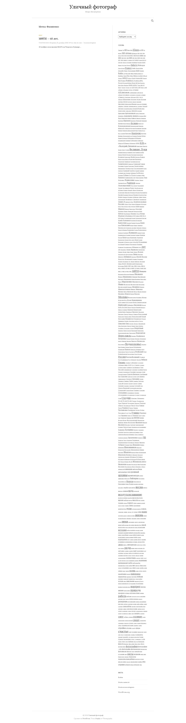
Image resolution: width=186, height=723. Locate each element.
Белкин (134, 123)
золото (136, 522)
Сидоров (129, 379)
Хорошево (141, 430)
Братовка (128, 133)
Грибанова (133, 173)
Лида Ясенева (129, 254)
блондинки (121, 484)
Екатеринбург (143, 192)
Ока (127, 323)
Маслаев (135, 282)
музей (119, 560)
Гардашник (121, 166)
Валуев (145, 146)
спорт (136, 620)
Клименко (139, 228)
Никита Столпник (122, 309)
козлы (142, 535)
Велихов (120, 155)
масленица (140, 551)
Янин (139, 464)
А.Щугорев (133, 97)
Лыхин (132, 261)
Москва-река (132, 297)
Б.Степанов (141, 116)
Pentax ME (139, 78)
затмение (143, 518)
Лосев (138, 257)
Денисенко (129, 180)
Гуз (130, 175)
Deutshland (134, 62)
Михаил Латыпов (142, 291)
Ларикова (134, 250)
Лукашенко (140, 259)
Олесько (136, 323)
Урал (140, 415)
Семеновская (126, 372)
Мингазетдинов (124, 289)
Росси (136, 354)
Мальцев (139, 274)
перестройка (139, 579)
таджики (134, 632)
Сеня (143, 372)
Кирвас (135, 225)
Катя (142, 223)
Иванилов (141, 206)
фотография (132, 646)
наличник (143, 560)
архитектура (133, 475)
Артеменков (130, 113)
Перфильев (140, 336)
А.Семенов (132, 95)
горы (134, 503)
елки (140, 512)
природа (135, 590)
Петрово (132, 338)
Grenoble (121, 71)
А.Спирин (143, 95)
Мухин (129, 300)
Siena (122, 85)
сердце (133, 611)
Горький (137, 170)
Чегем (125, 440)
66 (140, 50)
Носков (144, 319)
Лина (135, 254)
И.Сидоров (143, 204)
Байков (134, 118)
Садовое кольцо (122, 367)
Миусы (135, 291)
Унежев (135, 415)
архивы (122, 475)
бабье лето (127, 478)
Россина (140, 354)
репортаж (122, 601)
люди (127, 547)
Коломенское (142, 230)
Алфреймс (120, 106)
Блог (40, 35)
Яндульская (134, 464)
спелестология (128, 620)
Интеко (121, 214)
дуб (132, 512)
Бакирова (143, 118)
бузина (131, 484)
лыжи (122, 548)
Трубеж (138, 410)
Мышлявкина (137, 300)
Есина (120, 197)
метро (129, 555)
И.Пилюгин (137, 204)
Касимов (138, 223)
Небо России (122, 307)
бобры (127, 484)
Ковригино (130, 230)
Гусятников (139, 175)
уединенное (138, 639)
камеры (137, 530)
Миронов (139, 289)
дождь (143, 509)
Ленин (131, 252)
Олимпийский (141, 323)
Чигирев (137, 442)
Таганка (134, 401)
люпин (132, 548)
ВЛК (142, 143)
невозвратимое (122, 565)
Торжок (131, 408)
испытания (141, 527)
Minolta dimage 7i (138, 73)
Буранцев (134, 136)
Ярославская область (130, 466)
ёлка (141, 664)
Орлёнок (141, 326)
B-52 (133, 60)
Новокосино (121, 316)
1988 (128, 58)
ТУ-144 (125, 401)
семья (129, 611)
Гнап (132, 168)
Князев (120, 230)
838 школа (134, 53)
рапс (124, 599)
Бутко (144, 136)
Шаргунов (138, 447)
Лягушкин (142, 261)
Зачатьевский (121, 199)
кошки (131, 539)
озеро (130, 568)
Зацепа (144, 197)
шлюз (124, 662)
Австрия (143, 99)
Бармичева (133, 120)
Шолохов (133, 452)
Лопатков (133, 257)
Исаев (138, 213)
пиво (125, 581)
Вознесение (127, 157)
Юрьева (127, 461)
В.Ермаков (131, 138)
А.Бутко (131, 90)
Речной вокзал (122, 354)
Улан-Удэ (129, 415)
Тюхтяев (143, 413)
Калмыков (127, 220)
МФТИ (135, 271)
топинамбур (139, 634)
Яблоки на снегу (139, 461)
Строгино (136, 393)
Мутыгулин (121, 300)
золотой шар (141, 522)
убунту (133, 639)
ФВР (133, 418)
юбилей (127, 664)
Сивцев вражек (122, 379)
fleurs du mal (121, 68)
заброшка (128, 518)
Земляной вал (142, 199)
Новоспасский (136, 316)
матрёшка (120, 553)
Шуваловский (142, 452)
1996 (144, 58)
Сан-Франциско (136, 367)
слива (129, 613)
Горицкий (126, 170)
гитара (125, 503)
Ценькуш (140, 437)
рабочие (129, 596)
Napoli (125, 76)
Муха (125, 300)
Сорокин (121, 386)
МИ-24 (119, 268)
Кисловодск (122, 228)
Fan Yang (124, 65)
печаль (120, 581)
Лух (129, 261)
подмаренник (132, 583)
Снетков (126, 383)
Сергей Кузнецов (122, 374)
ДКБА (143, 175)
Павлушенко (141, 330)
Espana (120, 65)
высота (135, 500)
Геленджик (131, 166)
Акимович (138, 102)
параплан (128, 576)
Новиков (136, 314)
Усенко (143, 415)
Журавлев (129, 197)
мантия (131, 551)
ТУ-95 (120, 401)
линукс (125, 545)
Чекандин (129, 440)
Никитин (130, 309)
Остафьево (121, 328)
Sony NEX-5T (141, 85)
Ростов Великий (132, 357)
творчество (140, 632)
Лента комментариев (126, 687)
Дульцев (125, 190)
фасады (136, 641)
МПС (130, 271)
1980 (141, 55)
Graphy (97, 718)
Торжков (125, 408)
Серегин (124, 376)
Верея (125, 155)
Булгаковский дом (127, 136)
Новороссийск (128, 316)
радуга (138, 596)
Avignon (130, 60)
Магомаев (126, 274)
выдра (130, 500)
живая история (131, 515)
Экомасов (140, 455)
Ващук (123, 150)
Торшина (135, 408)
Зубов (129, 204)
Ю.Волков (133, 457)
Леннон (135, 252)
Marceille (128, 73)
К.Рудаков (136, 216)
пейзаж (140, 576)
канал (131, 533)
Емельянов (125, 195)
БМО (145, 116)
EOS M (143, 62)
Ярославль (121, 466)
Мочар (144, 297)
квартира (142, 533)
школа (120, 662)
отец (140, 571)
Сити (131, 381)
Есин (145, 195)
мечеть (133, 555)
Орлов (136, 326)
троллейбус (126, 637)
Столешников (130, 393)
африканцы (121, 478)
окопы (137, 568)
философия (131, 644)
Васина (120, 150)
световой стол (140, 606)
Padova (129, 78)
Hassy (126, 71)
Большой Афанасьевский (129, 130)
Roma (133, 83)
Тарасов (124, 403)
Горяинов (142, 170)
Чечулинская (131, 442)
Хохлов (120, 432)
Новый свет (138, 319)
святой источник (132, 609)
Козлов (136, 230)
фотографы (126, 649)
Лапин (128, 249)
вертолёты (131, 487)
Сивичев (142, 376)
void (132, 87)
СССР (129, 365)
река (131, 599)
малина (127, 551)
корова (139, 537)
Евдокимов (133, 192)
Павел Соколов (127, 330)
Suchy (119, 87)
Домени (120, 188)
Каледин (144, 218)
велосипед (120, 487)
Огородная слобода (134, 321)
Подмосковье (133, 344)
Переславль (124, 335)
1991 (133, 58)
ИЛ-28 (123, 206)
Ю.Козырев (121, 459)
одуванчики (125, 568)
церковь (137, 654)
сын (130, 632)
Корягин (142, 235)
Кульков (127, 244)
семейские (124, 611)
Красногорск (121, 240)
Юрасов (122, 461)
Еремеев (131, 195)
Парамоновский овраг (123, 333)
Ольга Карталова (122, 326)
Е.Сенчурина (121, 192)
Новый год (129, 319)
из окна (131, 525)
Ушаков (128, 418)
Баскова (138, 121)
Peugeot (145, 78)
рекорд (140, 599)
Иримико (133, 213)
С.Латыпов (133, 362)
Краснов (140, 237)
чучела (142, 659)
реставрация (131, 601)
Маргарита (121, 279)
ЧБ (144, 437)
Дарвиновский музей (130, 177)
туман (141, 637)
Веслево (129, 155)
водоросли (136, 491)
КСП (119, 218)
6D (125, 50)
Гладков (128, 168)
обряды (137, 565)
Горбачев (120, 170)
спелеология (121, 620)
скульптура (125, 613)
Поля (119, 347)
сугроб (133, 628)
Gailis (133, 68)
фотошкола (122, 651)
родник (134, 604)
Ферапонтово (141, 420)
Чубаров (121, 445)
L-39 (124, 73)
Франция (139, 422)
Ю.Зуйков (139, 457)
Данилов (121, 177)
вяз (139, 500)
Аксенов (121, 104)
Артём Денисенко (140, 113)
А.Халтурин (127, 97)
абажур (143, 466)
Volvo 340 (137, 87)
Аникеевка (128, 111)
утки (123, 641)
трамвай (120, 637)
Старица (136, 390)
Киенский (125, 225)
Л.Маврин (135, 247)
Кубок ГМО (135, 242)
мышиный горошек (133, 560)
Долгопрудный (124, 185)
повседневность (123, 583)
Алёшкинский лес (133, 106)
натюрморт (123, 563)
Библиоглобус (121, 128)
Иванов (121, 209)
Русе (129, 359)
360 (123, 53)
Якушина (129, 464)
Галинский (137, 164)
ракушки (120, 599)
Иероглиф (139, 209)
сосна (144, 617)
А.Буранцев (125, 90)
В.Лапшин (127, 140)
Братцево (136, 133)
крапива (136, 539)
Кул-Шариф (121, 244)
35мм (136, 49)
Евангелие (127, 192)
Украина (124, 415)
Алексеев (139, 104)
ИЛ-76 (126, 206)
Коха (124, 237)
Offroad (145, 76)
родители (130, 604)
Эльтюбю (127, 457)
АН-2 (137, 97)
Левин (128, 252)
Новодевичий (142, 314)
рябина (141, 604)
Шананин (136, 445)
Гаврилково (127, 161)
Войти (120, 677)
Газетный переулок (135, 161)
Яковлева (122, 464)
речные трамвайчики (141, 601)
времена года (137, 498)
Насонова (138, 305)
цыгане (127, 657)
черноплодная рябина (126, 659)
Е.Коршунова (139, 190)
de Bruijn (129, 62)
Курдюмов (133, 244)
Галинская (130, 164)
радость (134, 596)
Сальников (129, 367)
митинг (141, 555)
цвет (126, 654)
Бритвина (120, 136)
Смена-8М (120, 383)
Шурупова (122, 455)
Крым (136, 240)
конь (135, 537)
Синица (126, 381)
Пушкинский (121, 349)
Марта (119, 282)
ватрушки (140, 484)
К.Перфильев (129, 216)
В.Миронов (140, 140)
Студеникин (122, 395)
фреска (129, 651)
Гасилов (126, 166)
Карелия (129, 223)
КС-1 (144, 216)
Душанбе (130, 190)
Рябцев (144, 360)
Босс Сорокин (121, 133)
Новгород (131, 314)
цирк (142, 654)
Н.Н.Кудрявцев (122, 302)
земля (119, 522)
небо (130, 563)
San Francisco (141, 83)
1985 (123, 58)
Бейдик (120, 123)
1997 (119, 60)
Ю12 (119, 461)
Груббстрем (140, 173)
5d (123, 50)
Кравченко (133, 237)
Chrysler (120, 62)
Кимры (131, 225)
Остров (132, 328)
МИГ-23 (134, 268)
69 (142, 50)
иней (144, 525)
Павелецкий (134, 330)
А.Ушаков (121, 97)
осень (132, 570)
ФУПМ (136, 418)
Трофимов (131, 410)
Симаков (121, 381)
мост (145, 558)
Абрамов (120, 99)
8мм (128, 50)
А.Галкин (135, 90)
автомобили (137, 469)
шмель (128, 662)
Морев (127, 294)
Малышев (131, 274)
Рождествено (130, 354)
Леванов (120, 252)
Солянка (140, 383)
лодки (138, 545)
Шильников (135, 450)
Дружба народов (138, 188)
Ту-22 (126, 413)
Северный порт (128, 369)
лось (141, 545)
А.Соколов (137, 95)
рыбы (138, 604)
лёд (144, 548)
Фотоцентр (131, 422)
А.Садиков (126, 95)
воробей (130, 498)
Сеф (138, 376)
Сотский (137, 386)
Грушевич (120, 175)
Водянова (121, 157)
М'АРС (124, 264)
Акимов (134, 102)
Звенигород (129, 199)
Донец (132, 188)
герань (120, 503)
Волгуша (138, 157)
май (119, 551)
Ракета (127, 352)
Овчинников (121, 321)
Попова (127, 347)
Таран (119, 403)
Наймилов (130, 305)
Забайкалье (136, 197)
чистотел (137, 659)
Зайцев (140, 197)
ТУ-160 (129, 401)
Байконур (138, 118)
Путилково (137, 347)
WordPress (86, 718)
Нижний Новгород (140, 307)
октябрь (142, 568)
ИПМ (137, 206)
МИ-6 (143, 266)
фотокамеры (135, 649)
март (135, 551)
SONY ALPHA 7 (133, 85)
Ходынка (129, 429)
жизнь (139, 515)
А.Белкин (120, 90)
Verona (127, 87)
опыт (124, 571)
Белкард (128, 123)
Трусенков (121, 413)
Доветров (137, 183)
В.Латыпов (134, 140)
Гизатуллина (138, 166)
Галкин (143, 164)
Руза (119, 359)
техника (133, 634)
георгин (142, 500)
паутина (134, 576)
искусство (121, 527)
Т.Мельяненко (140, 398)
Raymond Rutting (127, 83)
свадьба (134, 606)
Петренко (122, 339)
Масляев (141, 282)
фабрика (131, 641)
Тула (130, 413)
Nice (128, 76)
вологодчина (122, 498)
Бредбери (143, 133)
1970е (119, 55)
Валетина (139, 146)
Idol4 (137, 71)
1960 (138, 53)
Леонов (140, 252)
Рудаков (142, 357)
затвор (138, 518)
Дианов (141, 180)
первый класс (132, 579)
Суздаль (137, 395)
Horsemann (132, 71)
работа (122, 596)
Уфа (119, 418)
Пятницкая (138, 349)
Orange (120, 78)
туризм (120, 639)
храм (133, 651)
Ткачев (120, 408)
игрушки (126, 525)
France (128, 68)
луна (119, 548)
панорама (135, 573)
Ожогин (121, 323)
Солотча (135, 383)
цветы (130, 654)
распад (127, 599)
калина (132, 530)
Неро (129, 307)
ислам (136, 527)
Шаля (131, 445)
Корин (143, 233)
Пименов (129, 341)
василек (136, 484)
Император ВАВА (138, 211)
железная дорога (122, 515)
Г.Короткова (121, 161)
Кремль (127, 240)
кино (119, 535)
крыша (144, 539)
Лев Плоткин (141, 249)
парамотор (122, 577)
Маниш (134, 277)
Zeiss (142, 87)
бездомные (141, 478)
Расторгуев (132, 352)
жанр (144, 511)
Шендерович (127, 450)
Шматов (127, 452)
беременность (137, 481)
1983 (119, 58)
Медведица (141, 284)
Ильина (126, 211)
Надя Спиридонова (139, 302)
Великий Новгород (122, 152)
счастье (123, 631)
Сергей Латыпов (133, 374)
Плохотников (121, 344)
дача (131, 505)
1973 (125, 55)
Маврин (142, 271)
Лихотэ (120, 257)
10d (131, 50)
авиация (128, 469)
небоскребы (136, 563)
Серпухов (130, 376)
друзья (129, 512)
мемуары (141, 553)
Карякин (133, 223)
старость (126, 623)
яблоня (136, 665)
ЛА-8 (139, 247)
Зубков (126, 204)
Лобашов (127, 257)
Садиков (142, 365)
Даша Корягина (139, 177)
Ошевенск (120, 330)
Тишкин (141, 405)
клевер (131, 535)
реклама (135, 599)
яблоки (132, 664)
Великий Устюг (131, 152)
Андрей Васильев (128, 108)
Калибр (120, 220)
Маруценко (127, 281)
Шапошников (130, 447)
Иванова (127, 209)
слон (132, 613)
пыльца (142, 593)
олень (145, 568)
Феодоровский (132, 420)
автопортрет (123, 472)
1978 (135, 55)
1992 (136, 58)
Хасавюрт (120, 427)
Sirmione (126, 85)
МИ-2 (136, 266)
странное (136, 625)
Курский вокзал (128, 247)
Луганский (128, 259)
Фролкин (121, 425)
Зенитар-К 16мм (129, 202)
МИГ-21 (129, 268)
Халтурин (132, 425)
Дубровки (120, 190)
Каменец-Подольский (136, 220)
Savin (119, 85)
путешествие (135, 593)
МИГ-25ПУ (143, 268)
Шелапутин (121, 450)
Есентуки (141, 195)
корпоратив (122, 539)
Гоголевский (138, 168)
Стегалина (122, 393)
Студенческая (130, 395)
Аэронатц (128, 116)
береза (129, 481)
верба (126, 487)
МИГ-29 (124, 271)
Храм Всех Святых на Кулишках (132, 432)
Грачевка (128, 173)
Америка (140, 106)
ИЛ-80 (133, 206)
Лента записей (123, 682)
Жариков (125, 197)
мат (145, 551)
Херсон (125, 427)
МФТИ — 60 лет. (48, 38)
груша (122, 505)
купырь (135, 542)
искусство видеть (129, 527)
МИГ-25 (139, 268)
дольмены (120, 512)
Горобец (132, 170)
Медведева (134, 284)
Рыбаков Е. (133, 359)
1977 (131, 55)
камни (141, 530)
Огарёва (126, 321)
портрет (135, 586)
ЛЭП (119, 249)
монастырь (131, 558)
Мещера (142, 287)
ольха (120, 571)
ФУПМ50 (142, 418)
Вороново (138, 159)
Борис (136, 130)
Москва (123, 297)
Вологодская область (123, 159)
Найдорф (122, 305)
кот (128, 539)
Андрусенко (122, 111)
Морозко (137, 294)
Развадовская (121, 352)
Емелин (120, 195)
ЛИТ (143, 247)
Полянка (123, 347)
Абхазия (138, 99)
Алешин (144, 104)
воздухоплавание (130, 494)
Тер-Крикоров (127, 405)
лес (143, 542)
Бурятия (139, 136)
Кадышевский (127, 218)
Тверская (137, 403)
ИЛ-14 (119, 206)
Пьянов (127, 349)
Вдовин (127, 150)
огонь (119, 568)
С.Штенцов (121, 365)
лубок (144, 545)
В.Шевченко (132, 143)
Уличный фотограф (93, 7)
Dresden (140, 62)
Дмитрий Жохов (122, 183)
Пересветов (140, 333)
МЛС (128, 271)
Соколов (130, 383)
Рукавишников (124, 359)
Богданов (132, 128)
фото (142, 644)
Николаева (141, 312)
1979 (138, 55)
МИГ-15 (124, 268)
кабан (128, 530)
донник (125, 512)
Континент (126, 233)
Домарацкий (140, 185)
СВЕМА (126, 365)
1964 (144, 53)
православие (127, 590)
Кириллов (140, 225)
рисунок (120, 604)
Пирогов (134, 341)
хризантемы (138, 651)
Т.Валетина (134, 398)
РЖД (143, 349)
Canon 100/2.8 (142, 60)
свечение (120, 609)
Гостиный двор (122, 173)
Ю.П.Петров (133, 459)
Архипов (120, 116)
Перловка (133, 336)
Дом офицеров (126, 188)
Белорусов (140, 123)
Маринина (127, 279)
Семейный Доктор (142, 369)
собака (126, 617)
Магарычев (121, 274)
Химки (129, 427)
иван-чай (121, 525)
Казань (133, 218)
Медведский (122, 287)
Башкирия (144, 120)
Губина (126, 175)
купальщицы (129, 542)
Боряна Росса (141, 130)
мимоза (137, 555)
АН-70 (141, 97)
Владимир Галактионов (137, 155)
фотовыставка (121, 646)
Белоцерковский (134, 126)
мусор (124, 560)
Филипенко (121, 422)
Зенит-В (121, 202)
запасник (134, 518)
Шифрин (142, 450)
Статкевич (142, 390)
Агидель (130, 102)
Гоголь (144, 168)
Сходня (126, 397)
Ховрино (121, 430)
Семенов (120, 372)
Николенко (121, 314)
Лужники (134, 259)
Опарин (133, 326)
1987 (125, 58)
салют (145, 604)
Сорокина (126, 386)
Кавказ (122, 218)
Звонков (136, 199)
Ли (124, 254)
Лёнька (120, 264)
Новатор (126, 314)
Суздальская (142, 395)
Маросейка (143, 279)
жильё (145, 515)
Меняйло (136, 287)
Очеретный (138, 328)
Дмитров (131, 183)
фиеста (121, 644)
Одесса (141, 321)
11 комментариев (90, 43)
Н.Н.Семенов (129, 302)
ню (133, 565)
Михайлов (121, 294)
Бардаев (127, 121)
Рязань (121, 362)
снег (120, 616)
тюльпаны (127, 639)
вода (130, 490)
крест (139, 539)
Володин (132, 159)
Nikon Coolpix (138, 76)
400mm (128, 53)
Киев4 (119, 225)
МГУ (129, 266)
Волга (133, 157)
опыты (127, 571)
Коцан (128, 237)
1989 (130, 58)
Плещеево (141, 341)
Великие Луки (138, 149)
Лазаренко (123, 249)
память (128, 574)
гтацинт (127, 505)
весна (139, 487)
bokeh (136, 60)
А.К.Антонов (123, 92)
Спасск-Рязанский (123, 388)
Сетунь (134, 376)
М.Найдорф (131, 264)
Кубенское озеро (128, 242)
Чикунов (142, 442)
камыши (125, 533)
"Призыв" (120, 50)
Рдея (144, 352)
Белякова (141, 126)
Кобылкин (124, 230)
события (130, 617)
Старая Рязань (129, 390)
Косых (120, 237)
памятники (122, 574)
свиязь (124, 609)
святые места (141, 609)
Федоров (120, 420)
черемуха (132, 657)
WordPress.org (124, 692)
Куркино (139, 244)
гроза (119, 505)
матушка (126, 553)
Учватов (123, 418)
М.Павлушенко (139, 264)
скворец (145, 611)
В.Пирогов (120, 143)
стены (135, 623)
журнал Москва (122, 518)
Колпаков (120, 233)
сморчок (142, 613)
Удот (119, 415)
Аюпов (135, 116)
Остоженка (127, 328)
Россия (122, 356)
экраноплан (134, 662)
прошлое (121, 593)
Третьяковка (122, 410)
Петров (128, 338)
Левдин (124, 252)
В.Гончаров (124, 138)
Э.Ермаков (134, 455)
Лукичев (120, 261)
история (122, 530)
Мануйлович (141, 277)
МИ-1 (132, 266)
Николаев (135, 312)
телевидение (127, 634)
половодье (126, 587)
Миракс (133, 289)
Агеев (125, 102)
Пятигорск (133, 349)
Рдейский (139, 352)
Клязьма (144, 228)
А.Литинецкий (133, 92)
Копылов (139, 233)
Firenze (128, 65)
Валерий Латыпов (127, 146)
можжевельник (122, 558)
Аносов (134, 111)
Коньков (133, 232)
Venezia (123, 87)
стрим (140, 625)
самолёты (127, 606)
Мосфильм (139, 297)
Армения (121, 113)
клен (134, 535)
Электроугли (121, 457)
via (130, 87)
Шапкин (121, 447)
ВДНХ (138, 143)
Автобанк (120, 102)
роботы (125, 604)
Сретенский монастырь (136, 388)
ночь (127, 565)
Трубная (142, 410)
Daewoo (125, 62)
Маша (120, 284)
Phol (119, 80)
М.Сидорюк (121, 266)
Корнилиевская (122, 235)
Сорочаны (131, 386)
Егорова (138, 192)
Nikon (131, 76)
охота (144, 571)
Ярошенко (138, 466)
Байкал (129, 118)
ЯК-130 (130, 461)
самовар (120, 606)
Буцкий (120, 138)
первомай (126, 579)
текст (122, 634)
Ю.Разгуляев (140, 459)
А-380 (145, 87)
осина (137, 571)
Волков (142, 157)
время (120, 500)
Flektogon (141, 65)
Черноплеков (123, 442)
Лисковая (140, 254)
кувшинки (121, 542)
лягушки (140, 548)
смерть (137, 613)
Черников (135, 440)
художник (121, 654)
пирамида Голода (139, 581)
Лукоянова (125, 261)
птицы (127, 593)
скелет (120, 613)
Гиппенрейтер (121, 168)
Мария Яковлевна (136, 279)
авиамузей (121, 469)
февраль (141, 641)
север (120, 611)
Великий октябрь (140, 152)
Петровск (137, 338)
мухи (127, 560)
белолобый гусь (122, 481)
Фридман (144, 422)
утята (126, 641)
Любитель (136, 261)
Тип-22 (133, 405)
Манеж (120, 277)
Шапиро (142, 445)
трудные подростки (134, 637)
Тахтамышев (131, 403)
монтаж (138, 558)
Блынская (127, 128)
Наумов (144, 305)
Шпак (137, 452)
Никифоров (129, 312)
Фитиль (126, 422)
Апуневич (139, 111)
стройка (122, 628)
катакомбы (136, 533)
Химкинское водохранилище (139, 427)
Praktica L (130, 81)
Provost (120, 83)
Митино (120, 291)
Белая (124, 123)
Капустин (122, 223)
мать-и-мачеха (134, 553)
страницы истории (127, 625)
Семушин (133, 372)
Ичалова (121, 216)
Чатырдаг (120, 440)
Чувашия (127, 445)
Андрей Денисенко (138, 108)
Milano (132, 73)
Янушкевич (143, 464)
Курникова (120, 247)
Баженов (124, 118)
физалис (126, 644)
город (130, 503)
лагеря (140, 542)
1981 (145, 55)
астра (141, 475)
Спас (141, 386)
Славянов (135, 381)
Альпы (126, 106)
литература (131, 545)
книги (138, 535)
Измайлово (121, 211)
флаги (136, 644)
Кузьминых (143, 242)
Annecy (125, 60)
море (142, 558)
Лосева (144, 257)
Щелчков (129, 455)
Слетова (141, 381)
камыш (120, 533)
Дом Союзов (134, 185)
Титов (137, 405)
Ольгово (129, 326)
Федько (125, 420)
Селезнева (134, 369)
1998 (122, 60)
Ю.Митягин (127, 459)
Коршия (138, 235)
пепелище (120, 579)
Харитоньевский (140, 425)
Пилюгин (124, 341)
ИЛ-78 (130, 206)
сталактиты (143, 620)
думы (135, 512)
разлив (142, 596)
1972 (122, 55)
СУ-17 (133, 365)
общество (142, 565)
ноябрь (130, 565)
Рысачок (139, 359)
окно (134, 568)
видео (145, 487)
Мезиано (129, 287)
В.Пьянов (126, 143)
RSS (136, 83)
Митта (125, 291)
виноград (120, 491)
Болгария (144, 128)
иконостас (138, 525)
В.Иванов (138, 138)
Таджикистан (140, 401)
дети (129, 508)
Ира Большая (127, 213)
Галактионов (123, 164)
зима (125, 521)
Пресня (131, 347)
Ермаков (136, 195)
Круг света (131, 240)
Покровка (144, 344)
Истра (142, 214)
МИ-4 (139, 266)
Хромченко (133, 437)
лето (120, 544)
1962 (141, 53)
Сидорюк (135, 379)
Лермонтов (121, 254)
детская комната (136, 509)
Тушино (135, 412)
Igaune (142, 71)
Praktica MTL (138, 81)
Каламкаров (139, 218)
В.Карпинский (121, 140)
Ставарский (122, 390)
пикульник (130, 581)
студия (128, 628)
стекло (131, 623)
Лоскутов (121, 259)
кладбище (125, 535)
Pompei (123, 80)
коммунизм (121, 537)
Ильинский (130, 211)
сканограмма (139, 611)
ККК (141, 216)
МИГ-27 (120, 271)
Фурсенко (127, 425)
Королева (133, 235)
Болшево (120, 130)
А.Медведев (140, 92)
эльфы (140, 662)
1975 (128, 55)
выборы (126, 500)
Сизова (141, 379)
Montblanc (120, 76)
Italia (120, 73)
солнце (137, 616)
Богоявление (138, 128)
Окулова (131, 323)
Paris (133, 78)
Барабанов (120, 120)
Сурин (119, 398)
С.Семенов (140, 362)
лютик (136, 548)
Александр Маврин (130, 104)
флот (139, 644)
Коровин (128, 235)
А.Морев (120, 95)
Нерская (133, 307)
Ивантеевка (132, 209)
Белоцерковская (124, 126)
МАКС (126, 266)
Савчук (137, 365)
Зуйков (133, 204)
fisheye (134, 65)
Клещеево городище (131, 228)
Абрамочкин (126, 99)
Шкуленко (120, 452)
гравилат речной (141, 503)
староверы (121, 623)
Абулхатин (133, 99)
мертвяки (120, 555)
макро (123, 551)
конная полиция (129, 537)
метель (125, 555)
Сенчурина (138, 372)
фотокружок (143, 649)
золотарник (131, 522)
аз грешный (133, 472)
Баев (119, 118)
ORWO (125, 78)
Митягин (130, 291)
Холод (136, 430)
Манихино (127, 277)
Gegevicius (139, 68)
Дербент (137, 180)
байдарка (134, 478)
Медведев (127, 284)
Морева (132, 294)
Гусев (133, 175)
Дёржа (134, 190)
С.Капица (127, 362)
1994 (141, 58)
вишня (125, 491)
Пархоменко (132, 333)
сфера (137, 628)
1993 (138, 58)
